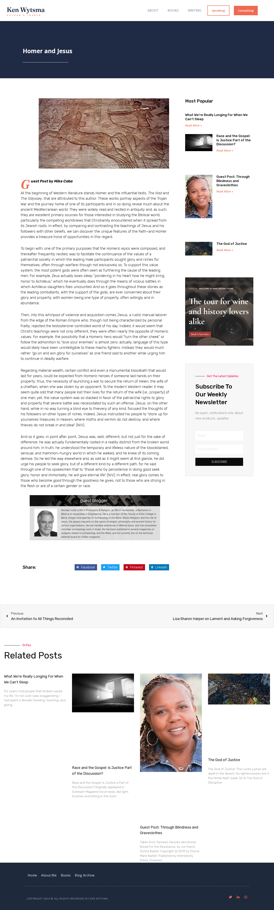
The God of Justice (231, 244)
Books (173, 10)
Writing (194, 10)
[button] (86, 567)
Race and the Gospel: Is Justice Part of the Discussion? (233, 140)
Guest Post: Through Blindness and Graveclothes (233, 181)
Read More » (193, 125)
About (153, 10)
